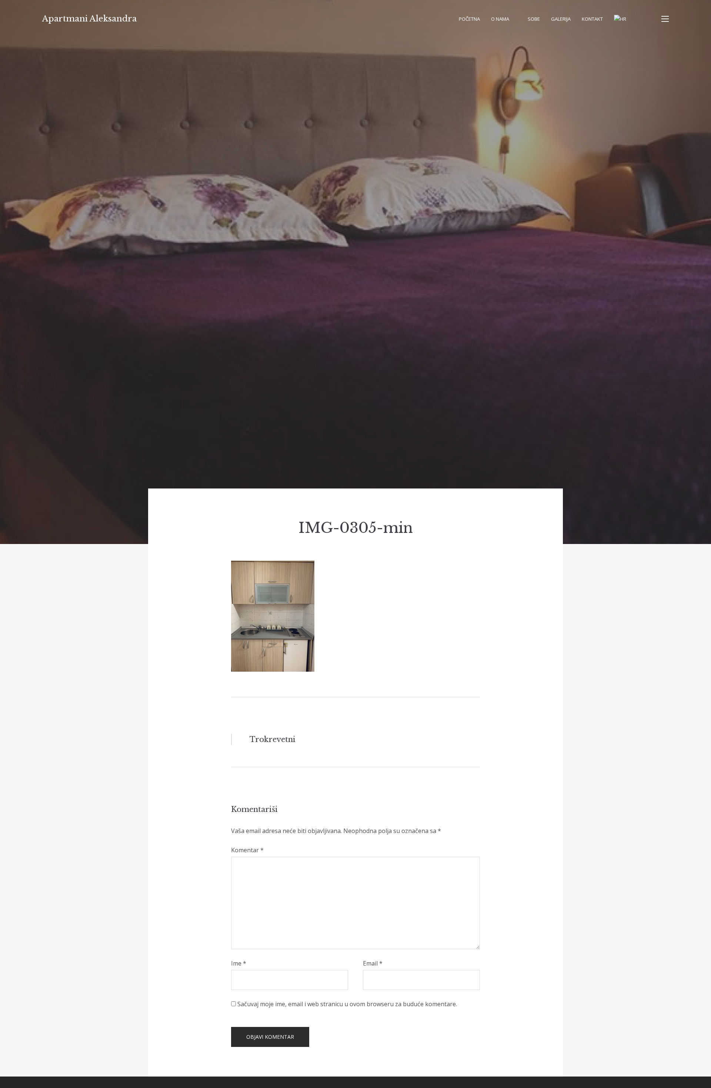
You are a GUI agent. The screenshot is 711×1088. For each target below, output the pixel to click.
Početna (469, 19)
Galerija (561, 19)
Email (373, 963)
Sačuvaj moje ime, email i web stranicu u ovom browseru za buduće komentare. (347, 1004)
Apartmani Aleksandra (89, 19)
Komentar (247, 850)
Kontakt (592, 19)
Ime (238, 963)
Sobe (534, 19)
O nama (500, 19)
